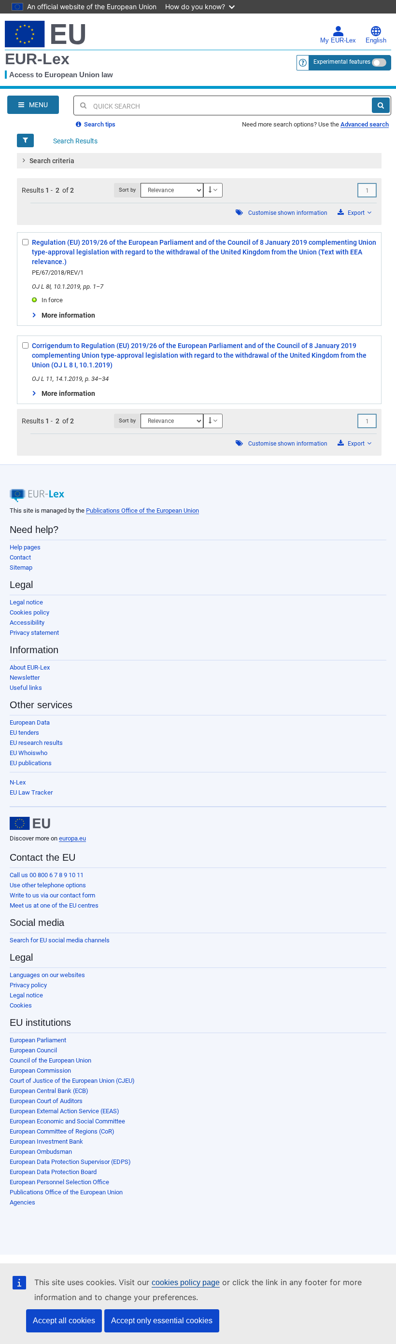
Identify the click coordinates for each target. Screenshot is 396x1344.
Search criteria (51, 161)
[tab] (199, 161)
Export (356, 213)
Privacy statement (34, 632)
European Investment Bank (46, 1141)
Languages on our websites (47, 975)
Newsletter (25, 677)
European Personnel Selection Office (59, 1182)
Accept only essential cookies (161, 1320)
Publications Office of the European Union (142, 510)
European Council (33, 1050)
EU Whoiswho (28, 752)
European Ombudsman (41, 1151)
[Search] (381, 105)
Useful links (26, 687)
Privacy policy (28, 985)
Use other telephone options (48, 885)
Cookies (21, 1005)
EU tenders (24, 732)
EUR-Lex (37, 59)
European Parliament (38, 1040)
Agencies (22, 1202)
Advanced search (364, 124)
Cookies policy (29, 612)
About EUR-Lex (30, 667)
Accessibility (27, 622)
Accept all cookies (64, 1320)
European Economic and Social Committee (67, 1121)
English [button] (376, 40)
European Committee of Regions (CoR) (62, 1131)
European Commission (40, 1070)
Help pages (25, 547)
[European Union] (30, 823)
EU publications (31, 763)
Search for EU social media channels (60, 940)
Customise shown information (287, 213)
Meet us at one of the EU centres (54, 905)
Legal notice (26, 602)
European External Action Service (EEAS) (64, 1111)
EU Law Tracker (31, 792)
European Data (30, 722)
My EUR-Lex (338, 40)
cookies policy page (186, 1282)
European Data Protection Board (53, 1172)
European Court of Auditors (46, 1101)
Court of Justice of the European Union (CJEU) (72, 1080)
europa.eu (72, 838)
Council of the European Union (50, 1060)
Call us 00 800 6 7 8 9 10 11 (47, 875)
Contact (20, 557)
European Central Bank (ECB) (49, 1090)
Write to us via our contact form (52, 895)
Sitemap (21, 567)
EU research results (36, 742)
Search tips (99, 124)
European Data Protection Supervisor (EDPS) (70, 1161)
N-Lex (18, 782)
